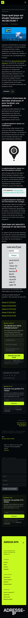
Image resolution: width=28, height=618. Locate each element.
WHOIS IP (6, 582)
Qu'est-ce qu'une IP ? (9, 592)
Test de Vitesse (8, 579)
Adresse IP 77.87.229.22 (9, 302)
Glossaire (6, 569)
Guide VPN (6, 594)
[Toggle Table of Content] (12, 91)
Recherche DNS (7, 584)
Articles (6, 567)
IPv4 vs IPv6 (7, 597)
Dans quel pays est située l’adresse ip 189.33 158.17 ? (21, 424)
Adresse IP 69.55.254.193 (9, 305)
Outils (5, 564)
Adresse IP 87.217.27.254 (9, 315)
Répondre (6, 450)
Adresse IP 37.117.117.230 (9, 309)
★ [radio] (4, 375)
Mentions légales (8, 599)
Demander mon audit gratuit (14, 356)
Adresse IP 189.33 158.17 (9, 312)
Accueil (3, 9)
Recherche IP (7, 577)
